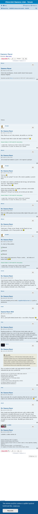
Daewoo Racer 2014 (7, 312)
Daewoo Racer (6, 54)
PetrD (2, 306)
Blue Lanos (9, 56)
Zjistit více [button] (16, 506)
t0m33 (2, 403)
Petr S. (7, 344)
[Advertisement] (19, 31)
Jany (2, 322)
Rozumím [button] (10, 510)
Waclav (2, 63)
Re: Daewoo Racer (7, 131)
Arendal (7, 125)
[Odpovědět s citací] (33, 65)
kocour (2, 270)
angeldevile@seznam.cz (24, 300)
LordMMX (9, 425)
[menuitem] (5, 6)
